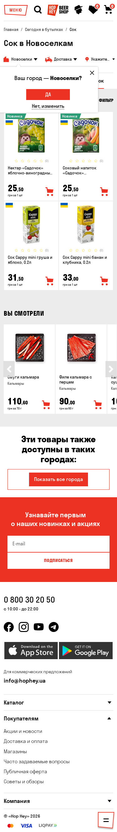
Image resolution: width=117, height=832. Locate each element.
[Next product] (111, 369)
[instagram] (24, 627)
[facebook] (9, 627)
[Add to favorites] (50, 192)
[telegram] (54, 627)
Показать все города (58, 479)
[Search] (38, 10)
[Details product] (31, 135)
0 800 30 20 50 (29, 599)
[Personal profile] (79, 10)
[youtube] (39, 627)
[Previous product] (9, 369)
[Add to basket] (46, 405)
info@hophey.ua (25, 680)
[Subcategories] (106, 821)
